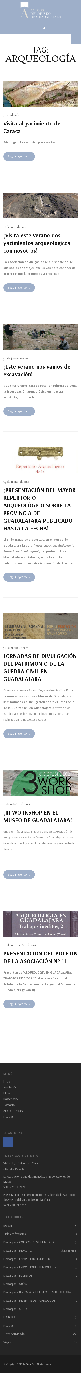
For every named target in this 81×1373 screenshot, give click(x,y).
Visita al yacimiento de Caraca (32, 127)
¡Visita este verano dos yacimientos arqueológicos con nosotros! (36, 242)
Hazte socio (10, 1099)
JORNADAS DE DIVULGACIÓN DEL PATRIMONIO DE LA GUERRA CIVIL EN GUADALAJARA (40, 667)
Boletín (7, 1225)
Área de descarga (14, 1111)
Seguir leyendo (17, 156)
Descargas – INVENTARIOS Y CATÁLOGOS (29, 1300)
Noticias (8, 1116)
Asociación (10, 1087)
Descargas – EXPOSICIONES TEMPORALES (29, 1267)
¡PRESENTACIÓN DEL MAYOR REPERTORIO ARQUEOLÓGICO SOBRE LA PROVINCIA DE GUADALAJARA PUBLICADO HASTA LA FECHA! (39, 509)
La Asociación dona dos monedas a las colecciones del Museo (36, 1178)
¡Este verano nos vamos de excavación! (36, 370)
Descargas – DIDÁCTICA (40, 1250)
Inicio (6, 1081)
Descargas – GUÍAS (15, 1284)
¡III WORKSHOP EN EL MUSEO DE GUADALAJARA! (37, 816)
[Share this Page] (76, 39)
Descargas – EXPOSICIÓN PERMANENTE (28, 1259)
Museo (7, 1093)
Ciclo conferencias (14, 1234)
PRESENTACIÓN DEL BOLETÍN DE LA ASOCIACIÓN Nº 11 (40, 957)
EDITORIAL (10, 1317)
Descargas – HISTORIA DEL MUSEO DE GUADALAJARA (37, 1292)
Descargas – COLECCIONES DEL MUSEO (28, 1242)
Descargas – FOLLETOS (17, 1275)
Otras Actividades (14, 1334)
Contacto (9, 1105)
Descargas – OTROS (15, 1309)
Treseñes (30, 1364)
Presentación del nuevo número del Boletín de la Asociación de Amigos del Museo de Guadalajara (39, 1197)
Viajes (7, 1342)
